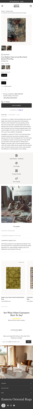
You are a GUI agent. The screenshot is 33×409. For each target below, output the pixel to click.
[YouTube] (14, 405)
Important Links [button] (4, 388)
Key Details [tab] (11, 114)
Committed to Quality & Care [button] (8, 251)
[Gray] (8, 67)
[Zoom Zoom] (16, 29)
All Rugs (3, 10)
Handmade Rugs (9, 10)
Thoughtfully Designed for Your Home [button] (11, 246)
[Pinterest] (8, 405)
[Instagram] (11, 405)
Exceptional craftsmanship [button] (8, 230)
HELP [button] (2, 392)
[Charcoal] (3, 67)
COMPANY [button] (3, 383)
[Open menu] (3, 5)
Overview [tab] (4, 114)
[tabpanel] (16, 134)
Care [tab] (18, 114)
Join (28, 341)
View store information (10, 97)
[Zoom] (4, 42)
